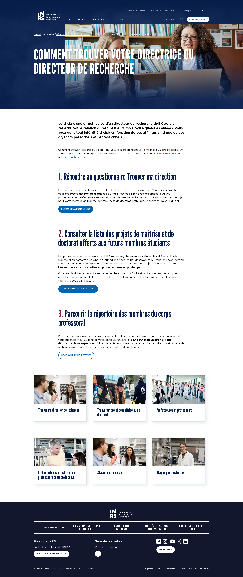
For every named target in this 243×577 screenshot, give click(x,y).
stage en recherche (165, 153)
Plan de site (204, 569)
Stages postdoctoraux (170, 472)
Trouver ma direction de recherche (58, 410)
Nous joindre (170, 11)
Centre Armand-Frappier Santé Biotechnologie (86, 527)
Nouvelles (156, 11)
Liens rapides (187, 11)
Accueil (37, 34)
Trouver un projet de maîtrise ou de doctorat (118, 412)
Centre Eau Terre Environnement (121, 527)
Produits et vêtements (50, 554)
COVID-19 (132, 11)
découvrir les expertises (76, 355)
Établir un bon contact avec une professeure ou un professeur (57, 475)
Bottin (182, 569)
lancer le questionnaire (75, 209)
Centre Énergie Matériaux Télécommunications (156, 527)
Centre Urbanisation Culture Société (192, 527)
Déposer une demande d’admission (73, 34)
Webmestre (165, 550)
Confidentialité (172, 569)
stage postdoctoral (73, 157)
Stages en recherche (110, 472)
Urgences (149, 569)
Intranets (144, 11)
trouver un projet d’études (78, 289)
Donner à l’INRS (197, 19)
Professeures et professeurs (175, 410)
